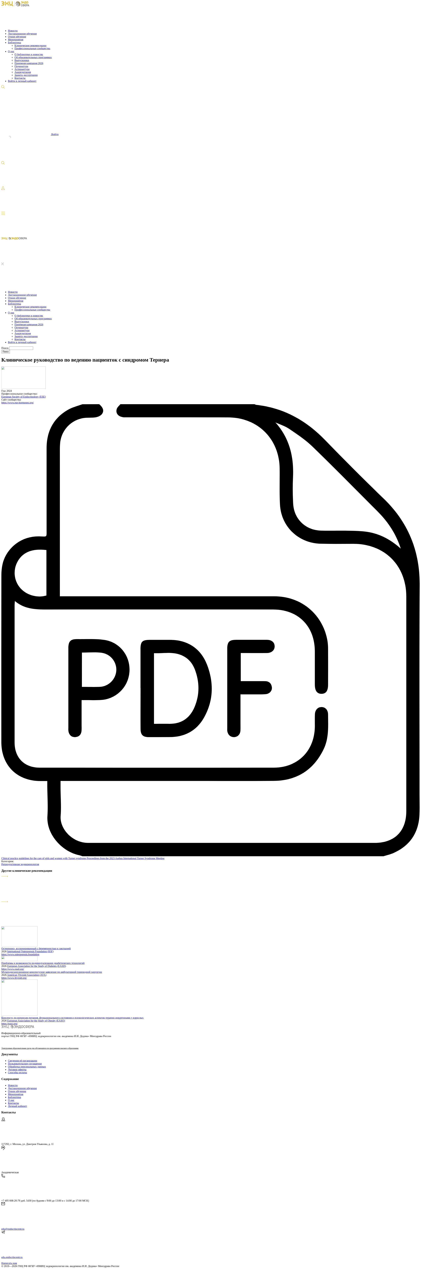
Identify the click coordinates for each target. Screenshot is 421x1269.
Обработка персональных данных (27, 1066)
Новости (13, 30)
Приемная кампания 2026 (28, 63)
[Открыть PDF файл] (210, 855)
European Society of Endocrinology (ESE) (23, 396)
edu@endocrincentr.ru (12, 1229)
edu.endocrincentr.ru (12, 1257)
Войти (55, 134)
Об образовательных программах (33, 57)
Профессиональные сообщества (32, 48)
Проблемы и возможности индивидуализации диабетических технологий (43, 963)
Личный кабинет (17, 1106)
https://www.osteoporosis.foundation (20, 954)
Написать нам (9, 1263)
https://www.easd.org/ (12, 969)
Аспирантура (21, 69)
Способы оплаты (17, 1072)
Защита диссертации (26, 75)
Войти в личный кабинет (22, 81)
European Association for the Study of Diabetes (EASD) (36, 966)
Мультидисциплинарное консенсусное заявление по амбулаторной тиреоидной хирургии (51, 972)
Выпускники (21, 60)
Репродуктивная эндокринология (20, 864)
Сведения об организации (22, 1060)
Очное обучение (17, 36)
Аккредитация (22, 72)
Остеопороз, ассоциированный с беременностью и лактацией (36, 948)
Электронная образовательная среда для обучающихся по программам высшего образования (39, 1048)
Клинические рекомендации (30, 45)
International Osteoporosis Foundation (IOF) (30, 951)
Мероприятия (15, 39)
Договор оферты (17, 1069)
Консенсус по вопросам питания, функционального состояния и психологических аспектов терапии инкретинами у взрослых (72, 1017)
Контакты (19, 78)
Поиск (5, 348)
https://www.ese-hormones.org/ (17, 402)
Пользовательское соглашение (25, 1063)
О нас (11, 51)
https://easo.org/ (9, 1023)
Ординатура (21, 66)
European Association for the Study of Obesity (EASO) (36, 1020)
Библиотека (14, 42)
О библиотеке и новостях (28, 54)
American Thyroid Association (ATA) (26, 975)
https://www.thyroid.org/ (14, 978)
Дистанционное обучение (22, 33)
